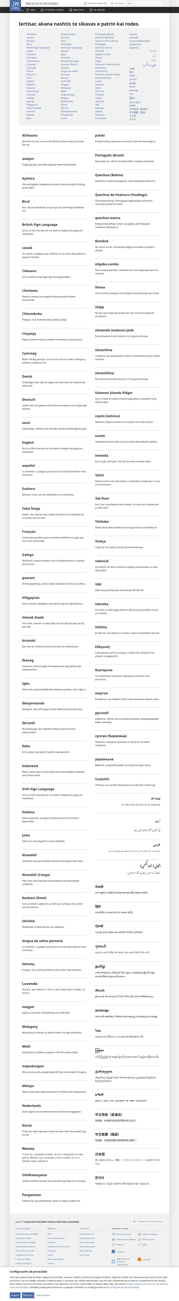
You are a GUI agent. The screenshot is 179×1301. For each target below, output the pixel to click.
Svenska (99, 84)
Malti (63, 91)
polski (64, 118)
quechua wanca (103, 47)
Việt (97, 104)
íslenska (99, 108)
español (31, 84)
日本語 (132, 115)
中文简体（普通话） (139, 109)
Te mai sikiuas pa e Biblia (25, 1242)
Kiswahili (65, 57)
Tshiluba (99, 94)
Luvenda (65, 81)
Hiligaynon (32, 104)
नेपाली (132, 69)
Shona (98, 57)
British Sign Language (38, 47)
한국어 (132, 119)
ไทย (131, 94)
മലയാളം (133, 90)
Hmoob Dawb (34, 108)
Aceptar (15, 1295)
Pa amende (84, 1228)
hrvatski (31, 111)
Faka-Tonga (33, 91)
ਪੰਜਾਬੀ (132, 76)
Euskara (31, 87)
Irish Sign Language (71, 47)
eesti (29, 77)
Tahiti (98, 87)
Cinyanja (31, 64)
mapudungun (68, 94)
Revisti (50, 1255)
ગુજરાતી (133, 79)
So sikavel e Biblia (22, 1228)
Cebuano (31, 54)
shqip (98, 61)
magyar (65, 84)
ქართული (135, 102)
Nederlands (67, 101)
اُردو (154, 55)
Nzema (65, 108)
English (30, 81)
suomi (98, 81)
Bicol (29, 44)
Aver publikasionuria (56, 1238)
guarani (31, 101)
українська (135, 44)
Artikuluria (52, 1250)
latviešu (65, 67)
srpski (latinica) (103, 77)
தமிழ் (132, 83)
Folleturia (51, 1242)
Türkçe (98, 98)
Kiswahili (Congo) (70, 61)
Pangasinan (67, 114)
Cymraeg (31, 67)
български (101, 118)
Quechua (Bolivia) (104, 37)
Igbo (29, 118)
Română (99, 50)
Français (31, 94)
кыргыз (133, 34)
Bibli (49, 1234)
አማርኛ (132, 105)
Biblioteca (52, 1228)
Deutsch (31, 74)
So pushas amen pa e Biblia (26, 1234)
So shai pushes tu (87, 1234)
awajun (30, 37)
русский (133, 37)
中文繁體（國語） (138, 112)
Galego (30, 98)
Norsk (64, 104)
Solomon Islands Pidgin (107, 74)
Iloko (63, 40)
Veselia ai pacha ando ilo (25, 1246)
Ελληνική (99, 114)
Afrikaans (32, 34)
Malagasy (66, 87)
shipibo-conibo (103, 54)
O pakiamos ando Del (24, 1255)
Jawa (63, 54)
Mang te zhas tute (87, 1238)
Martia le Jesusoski (87, 1246)
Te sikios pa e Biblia (23, 1238)
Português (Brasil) (104, 34)
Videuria (51, 1263)
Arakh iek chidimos (148, 1234)
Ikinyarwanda (68, 34)
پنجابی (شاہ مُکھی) (149, 65)
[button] (52, 10)
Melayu (65, 98)
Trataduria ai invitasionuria (59, 1246)
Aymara (31, 40)
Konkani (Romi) (69, 64)
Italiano (65, 50)
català (30, 50)
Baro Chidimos (86, 1250)
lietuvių (65, 77)
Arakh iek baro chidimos (124, 1239)
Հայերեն (134, 47)
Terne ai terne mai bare (24, 1250)
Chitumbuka (33, 61)
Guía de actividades (56, 1259)
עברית (153, 50)
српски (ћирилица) (139, 40)
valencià (99, 101)
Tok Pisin (99, 91)
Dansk (30, 71)
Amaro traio (85, 1255)
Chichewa (32, 57)
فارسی (153, 60)
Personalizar (43, 1295)
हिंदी (131, 72)
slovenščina (101, 71)
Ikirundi (65, 37)
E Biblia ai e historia (23, 1263)
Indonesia (66, 44)
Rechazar (28, 1295)
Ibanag (30, 114)
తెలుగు (132, 86)
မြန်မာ (132, 98)
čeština (99, 111)
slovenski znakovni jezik (107, 64)
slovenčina (100, 67)
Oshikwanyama (69, 111)
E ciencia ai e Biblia (22, 1259)
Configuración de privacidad (124, 1287)
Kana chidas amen (87, 1242)
